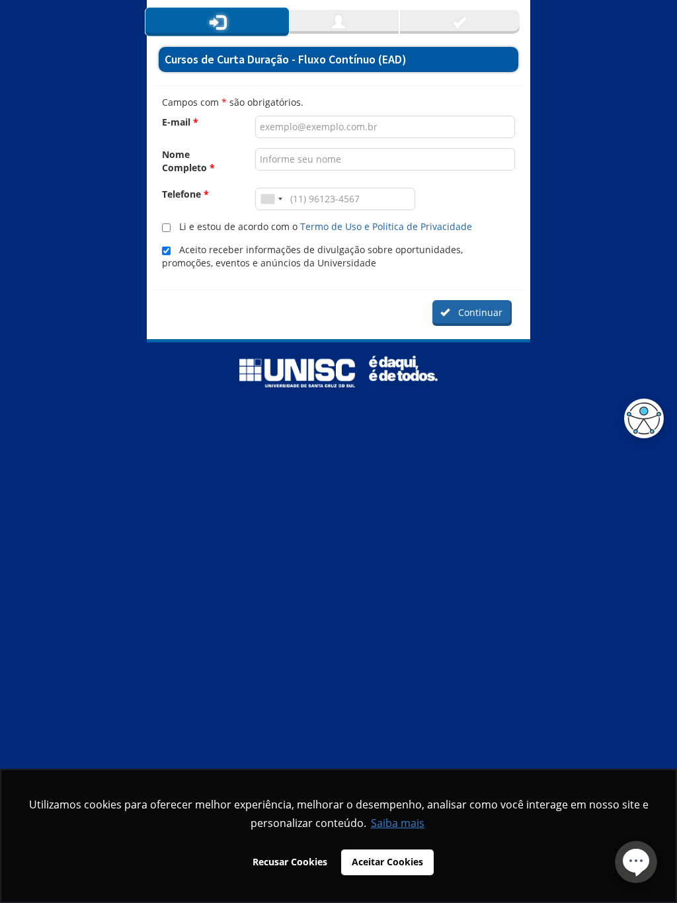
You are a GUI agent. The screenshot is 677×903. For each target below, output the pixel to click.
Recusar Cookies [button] (290, 861)
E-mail (180, 122)
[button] (640, 418)
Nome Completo (188, 161)
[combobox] (271, 199)
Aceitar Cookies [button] (387, 861)
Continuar (477, 312)
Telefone (185, 194)
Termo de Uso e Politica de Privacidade (386, 226)
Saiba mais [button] (397, 823)
